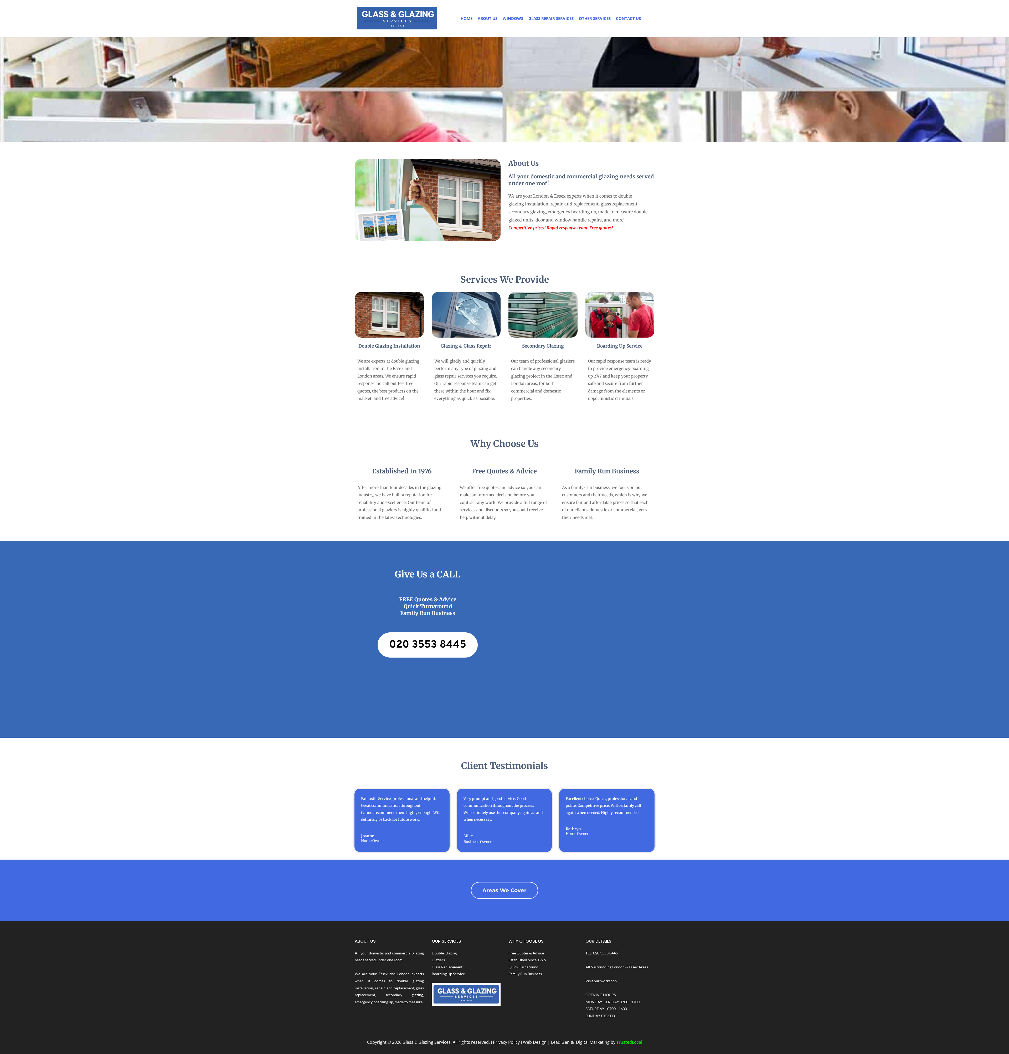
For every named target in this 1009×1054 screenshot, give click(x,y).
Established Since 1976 (527, 960)
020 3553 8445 (605, 953)
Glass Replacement (447, 967)
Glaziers (438, 960)
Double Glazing (444, 953)
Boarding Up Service (448, 974)
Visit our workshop (601, 981)
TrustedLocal (629, 1042)
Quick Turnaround (523, 967)
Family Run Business (525, 974)
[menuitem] (466, 18)
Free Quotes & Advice (526, 953)
